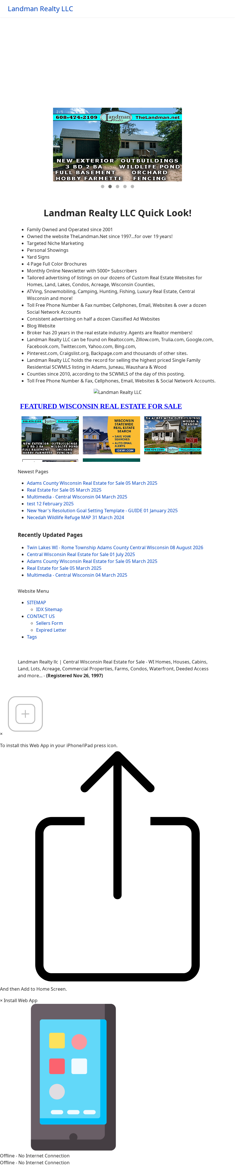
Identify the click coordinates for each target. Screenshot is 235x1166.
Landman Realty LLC (40, 8)
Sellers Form (49, 623)
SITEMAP (36, 602)
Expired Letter (51, 630)
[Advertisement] (117, 60)
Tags (32, 637)
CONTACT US (41, 616)
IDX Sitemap (49, 609)
